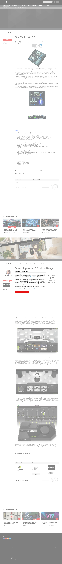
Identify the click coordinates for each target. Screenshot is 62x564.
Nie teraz (32, 291)
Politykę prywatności (32, 276)
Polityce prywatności (32, 288)
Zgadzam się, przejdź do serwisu (22, 291)
